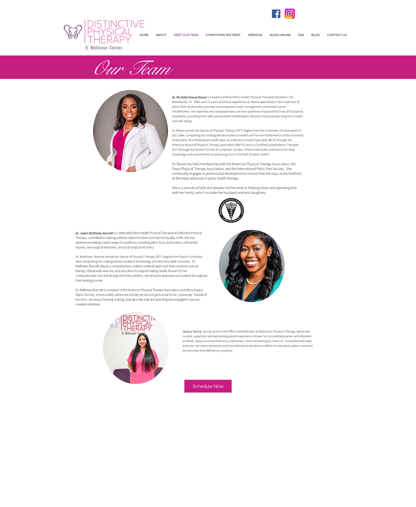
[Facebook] (276, 14)
